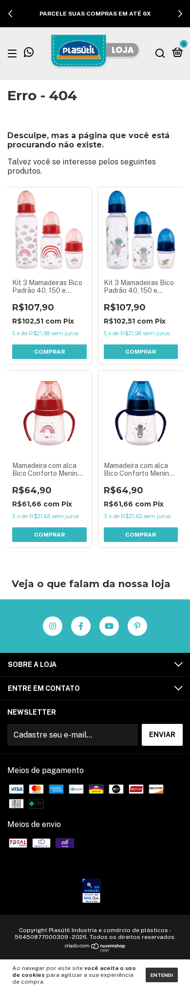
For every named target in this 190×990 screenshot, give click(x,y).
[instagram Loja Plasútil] (52, 626)
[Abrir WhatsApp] (165, 965)
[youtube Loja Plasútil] (109, 626)
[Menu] (13, 53)
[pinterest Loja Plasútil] (137, 626)
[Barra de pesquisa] (160, 53)
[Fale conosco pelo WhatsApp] (28, 53)
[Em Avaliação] (91, 892)
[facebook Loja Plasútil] (81, 626)
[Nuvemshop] (95, 949)
